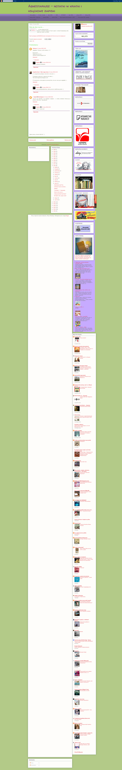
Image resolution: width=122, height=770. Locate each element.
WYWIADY (63, 15)
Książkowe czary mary (79, 699)
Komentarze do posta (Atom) (53, 144)
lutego (56, 198)
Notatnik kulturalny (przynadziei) (81, 346)
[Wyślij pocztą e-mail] (45, 39)
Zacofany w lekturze (78, 424)
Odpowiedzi (36, 59)
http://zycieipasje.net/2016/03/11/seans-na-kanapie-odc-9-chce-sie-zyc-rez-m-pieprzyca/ (47, 35)
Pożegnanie (82, 441)
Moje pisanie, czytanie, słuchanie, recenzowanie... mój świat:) (81, 471)
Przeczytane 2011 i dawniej (83, 17)
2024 (54, 151)
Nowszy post (32, 140)
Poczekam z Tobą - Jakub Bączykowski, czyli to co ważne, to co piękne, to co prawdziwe (86, 348)
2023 (54, 153)
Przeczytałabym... (33, 19)
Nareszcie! (77, 296)
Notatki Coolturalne (78, 595)
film (33, 41)
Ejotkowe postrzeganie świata (80, 365)
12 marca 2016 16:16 (46, 62)
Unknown (35, 48)
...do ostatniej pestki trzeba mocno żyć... (83, 509)
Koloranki (76, 630)
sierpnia (56, 174)
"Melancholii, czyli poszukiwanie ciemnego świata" (81, 263)
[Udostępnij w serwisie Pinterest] (50, 39)
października (57, 170)
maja (56, 179)
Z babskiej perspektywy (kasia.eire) (82, 718)
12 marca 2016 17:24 (46, 87)
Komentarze (33, 765)
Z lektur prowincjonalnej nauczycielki (82, 440)
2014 (54, 203)
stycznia (56, 199)
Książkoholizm (77, 460)
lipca (56, 176)
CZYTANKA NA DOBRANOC (80, 500)
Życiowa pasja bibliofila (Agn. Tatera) (82, 640)
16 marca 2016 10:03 (46, 107)
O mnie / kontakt (41, 15)
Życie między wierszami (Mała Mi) (81, 490)
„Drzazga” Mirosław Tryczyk (85, 538)
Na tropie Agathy (78, 566)
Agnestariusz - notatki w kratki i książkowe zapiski (55, 8)
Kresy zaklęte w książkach (80, 557)
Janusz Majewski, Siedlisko (85, 611)
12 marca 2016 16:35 (53, 72)
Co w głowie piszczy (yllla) (80, 532)
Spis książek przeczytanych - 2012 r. (67, 17)
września (56, 172)
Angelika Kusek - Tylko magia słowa (41, 72)
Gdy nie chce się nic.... (59, 192)
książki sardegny (78, 430)
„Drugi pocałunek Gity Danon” (60, 193)
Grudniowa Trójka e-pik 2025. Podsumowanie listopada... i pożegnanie (85, 432)
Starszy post (68, 140)
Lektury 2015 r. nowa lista (35, 17)
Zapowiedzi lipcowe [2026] (85, 406)
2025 (54, 149)
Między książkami (78, 723)
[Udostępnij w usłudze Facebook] (49, 39)
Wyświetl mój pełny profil (86, 26)
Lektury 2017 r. (79, 15)
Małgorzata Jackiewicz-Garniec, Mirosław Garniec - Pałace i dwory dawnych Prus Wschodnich (86, 559)
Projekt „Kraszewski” (79, 547)
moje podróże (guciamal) (79, 375)
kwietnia (56, 181)
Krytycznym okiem (78, 356)
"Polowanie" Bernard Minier (85, 501)
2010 (54, 211)
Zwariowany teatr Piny (58, 185)
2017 (54, 163)
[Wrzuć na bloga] (46, 39)
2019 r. (57, 15)
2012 (54, 207)
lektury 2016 (87, 15)
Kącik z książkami (78, 679)
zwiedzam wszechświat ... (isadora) (82, 405)
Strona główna (33, 15)
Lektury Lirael (77, 742)
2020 (54, 158)
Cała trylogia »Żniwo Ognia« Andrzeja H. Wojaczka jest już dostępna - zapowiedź (85, 368)
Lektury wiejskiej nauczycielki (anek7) (82, 600)
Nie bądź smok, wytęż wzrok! (60, 195)
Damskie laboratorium (84, 700)
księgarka (76, 651)
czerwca (56, 178)
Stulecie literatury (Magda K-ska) (81, 689)
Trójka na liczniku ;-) (79, 306)
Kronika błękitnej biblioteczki (80, 537)
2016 (54, 165)
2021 (54, 156)
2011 (54, 209)
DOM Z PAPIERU (78, 585)
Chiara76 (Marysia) (78, 752)
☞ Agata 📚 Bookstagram (38, 96)
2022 (54, 154)
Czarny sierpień (83, 337)
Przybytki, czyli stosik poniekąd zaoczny (83, 279)
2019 (54, 160)
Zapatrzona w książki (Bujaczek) (81, 660)
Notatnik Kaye (77, 523)
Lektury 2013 (54, 17)
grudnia (56, 167)
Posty (32, 762)
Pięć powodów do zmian (84, 690)
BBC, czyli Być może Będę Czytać (82, 268)
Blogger (67, 215)
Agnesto (38, 62)
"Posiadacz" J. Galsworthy (59, 190)
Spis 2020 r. (50, 15)
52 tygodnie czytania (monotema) (81, 576)
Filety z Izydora (77, 708)
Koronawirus (76, 534)
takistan (81, 631)
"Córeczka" (82, 567)
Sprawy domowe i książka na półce (82, 519)
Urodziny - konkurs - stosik (80, 327)
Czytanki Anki (77, 336)
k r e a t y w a (77, 670)
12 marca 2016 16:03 (41, 48)
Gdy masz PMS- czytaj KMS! (81, 316)
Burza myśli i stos (83, 461)
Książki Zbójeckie (78, 646)
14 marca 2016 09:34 (48, 96)
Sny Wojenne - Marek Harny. (79, 596)
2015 (54, 202)
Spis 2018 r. (71, 15)
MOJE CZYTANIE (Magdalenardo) (81, 481)
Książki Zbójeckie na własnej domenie (81, 647)
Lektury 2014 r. (46, 17)
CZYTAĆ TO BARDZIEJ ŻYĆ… (86, 587)
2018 (54, 162)
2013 (54, 205)
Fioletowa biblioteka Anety (80, 610)
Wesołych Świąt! (83, 652)
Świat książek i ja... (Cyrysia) (80, 395)
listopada (57, 169)
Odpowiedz (35, 57)
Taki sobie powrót (77, 719)
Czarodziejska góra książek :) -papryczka (83, 732)
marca (56, 183)
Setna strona (77, 414)
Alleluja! (55, 188)
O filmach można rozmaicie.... (60, 186)
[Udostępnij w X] (48, 39)
